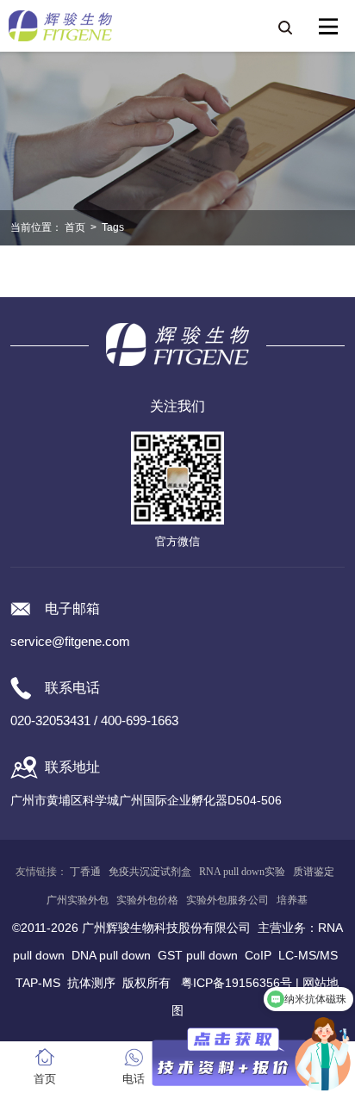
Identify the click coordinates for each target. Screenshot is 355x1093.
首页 (75, 227)
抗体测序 (91, 983)
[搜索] (284, 26)
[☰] (328, 27)
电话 (133, 1078)
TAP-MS (38, 983)
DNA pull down (111, 955)
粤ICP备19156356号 (236, 983)
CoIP (258, 955)
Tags (113, 227)
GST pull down (198, 955)
